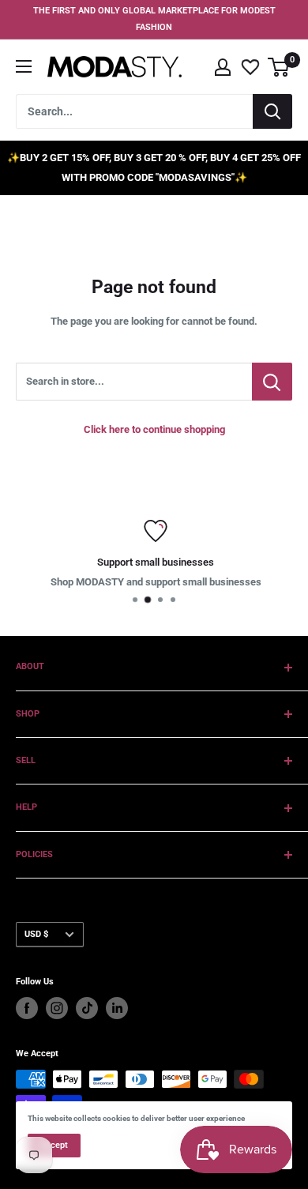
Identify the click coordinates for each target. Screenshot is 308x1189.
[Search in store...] (272, 382)
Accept (54, 1145)
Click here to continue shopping (154, 429)
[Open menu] (24, 66)
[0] (279, 67)
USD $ (36, 934)
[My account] (223, 67)
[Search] (272, 111)
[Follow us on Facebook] (27, 1008)
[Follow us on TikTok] (87, 1008)
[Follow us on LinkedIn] (117, 1008)
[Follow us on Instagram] (57, 1008)
